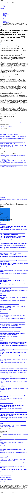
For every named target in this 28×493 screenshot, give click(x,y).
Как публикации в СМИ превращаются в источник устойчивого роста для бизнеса (12, 406)
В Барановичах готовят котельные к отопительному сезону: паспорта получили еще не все (12, 233)
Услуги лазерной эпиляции (6, 126)
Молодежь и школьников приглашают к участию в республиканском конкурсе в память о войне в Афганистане (13, 131)
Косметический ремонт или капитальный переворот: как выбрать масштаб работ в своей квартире (12, 325)
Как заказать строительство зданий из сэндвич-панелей (13, 421)
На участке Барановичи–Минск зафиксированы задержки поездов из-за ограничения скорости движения (13, 346)
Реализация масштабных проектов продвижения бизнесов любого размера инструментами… (13, 426)
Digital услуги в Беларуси (6, 479)
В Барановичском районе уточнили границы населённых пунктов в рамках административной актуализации (13, 343)
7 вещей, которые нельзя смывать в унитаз (9, 304)
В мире (4, 16)
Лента (4, 5)
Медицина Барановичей (5, 477)
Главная (4, 10)
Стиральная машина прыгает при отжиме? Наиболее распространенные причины (12, 402)
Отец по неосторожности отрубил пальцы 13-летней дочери (14, 251)
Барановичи (2, 8)
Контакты (5, 3)
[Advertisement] (14, 182)
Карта (4, 6)
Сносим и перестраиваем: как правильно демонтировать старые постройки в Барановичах (12, 460)
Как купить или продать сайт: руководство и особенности (13, 412)
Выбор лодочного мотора (5, 309)
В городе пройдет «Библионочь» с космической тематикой (13, 370)
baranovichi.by (3, 18)
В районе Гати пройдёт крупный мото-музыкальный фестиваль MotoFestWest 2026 (12, 284)
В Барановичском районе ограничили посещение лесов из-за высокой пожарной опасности (14, 257)
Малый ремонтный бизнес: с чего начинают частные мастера (13, 368)
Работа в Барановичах (5, 475)
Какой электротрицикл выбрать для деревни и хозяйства (12, 245)
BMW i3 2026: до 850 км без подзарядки (9, 336)
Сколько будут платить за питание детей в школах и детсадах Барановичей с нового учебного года (13, 165)
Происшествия (6, 14)
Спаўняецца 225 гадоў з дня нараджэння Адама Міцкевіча (13, 469)
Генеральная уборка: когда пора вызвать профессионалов (12, 322)
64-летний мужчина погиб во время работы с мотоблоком (13, 243)
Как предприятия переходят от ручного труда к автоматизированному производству (10, 254)
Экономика (5, 11)
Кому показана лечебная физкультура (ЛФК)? (10, 331)
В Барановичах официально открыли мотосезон (11, 365)
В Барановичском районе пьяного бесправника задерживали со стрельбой (11, 328)
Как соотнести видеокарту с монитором (9, 376)
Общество (5, 13)
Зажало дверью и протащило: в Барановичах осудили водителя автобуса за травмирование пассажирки (12, 392)
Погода (4, 15)
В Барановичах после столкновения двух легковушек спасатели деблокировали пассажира (12, 334)
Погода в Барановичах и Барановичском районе (11, 481)
